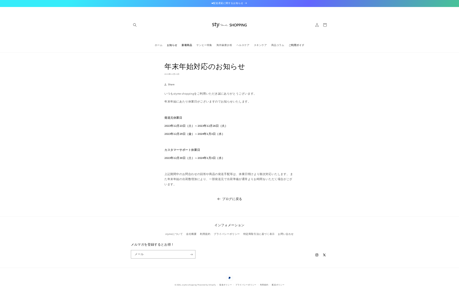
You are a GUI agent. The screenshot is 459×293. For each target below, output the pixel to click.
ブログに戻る (232, 199)
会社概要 (191, 233)
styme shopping (189, 284)
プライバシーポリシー (227, 233)
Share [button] (171, 84)
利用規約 (205, 233)
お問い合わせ (286, 233)
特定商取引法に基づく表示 (259, 233)
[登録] (191, 254)
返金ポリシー (225, 284)
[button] (135, 25)
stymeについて (174, 233)
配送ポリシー (278, 284)
